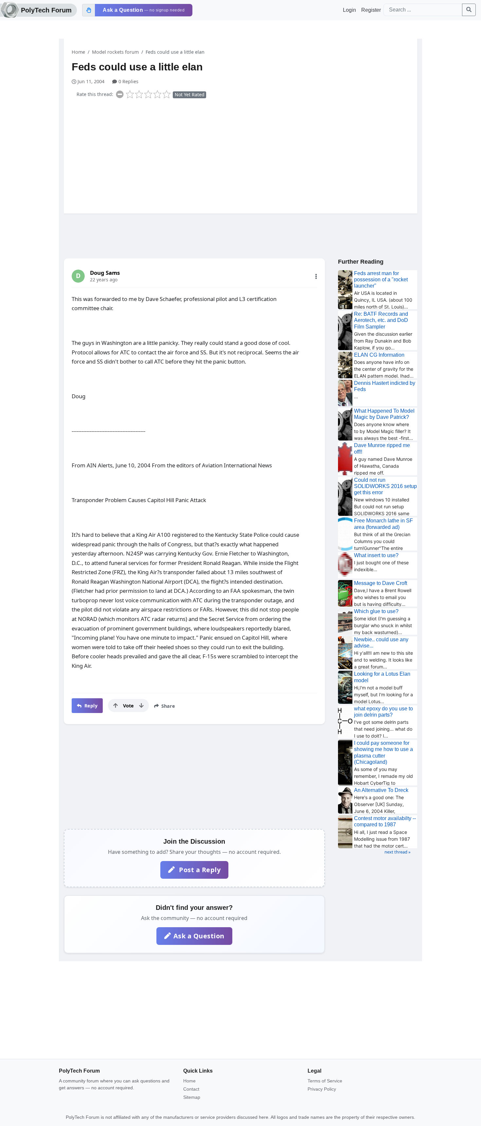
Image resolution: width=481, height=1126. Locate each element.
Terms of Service (325, 1080)
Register (371, 10)
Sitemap (191, 1097)
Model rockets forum (115, 52)
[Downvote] (141, 705)
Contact (191, 1089)
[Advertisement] (244, 154)
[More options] (316, 276)
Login (349, 10)
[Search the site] (469, 10)
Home (78, 52)
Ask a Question (198, 935)
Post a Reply (199, 869)
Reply (90, 706)
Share (167, 706)
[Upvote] (115, 705)
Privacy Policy (322, 1089)
